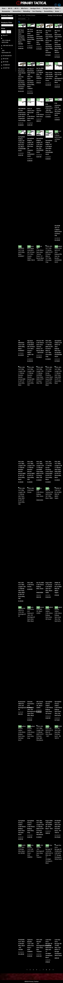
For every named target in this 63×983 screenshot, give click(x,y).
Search (11, 18)
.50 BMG (6, 65)
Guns (23, 15)
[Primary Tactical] (31, 3)
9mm (5, 35)
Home (19, 15)
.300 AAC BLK (8, 45)
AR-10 (5, 62)
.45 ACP (6, 68)
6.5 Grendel (7, 55)
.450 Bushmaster (6, 51)
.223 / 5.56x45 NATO (6, 41)
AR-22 (5, 58)
